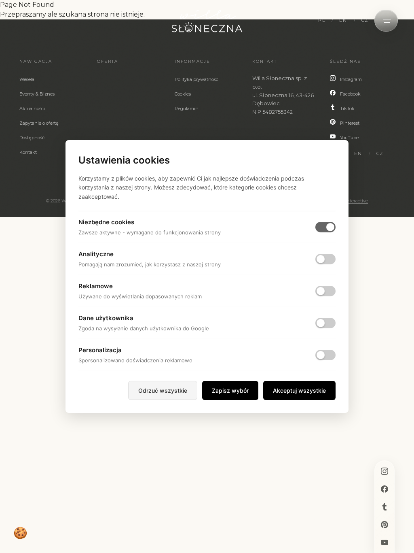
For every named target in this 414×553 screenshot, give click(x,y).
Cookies (183, 94)
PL (321, 20)
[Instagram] (384, 471)
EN (343, 20)
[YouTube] (384, 542)
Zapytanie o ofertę (39, 123)
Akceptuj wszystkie (299, 390)
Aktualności (32, 108)
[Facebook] (384, 489)
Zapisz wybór (230, 390)
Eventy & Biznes (37, 94)
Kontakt (28, 152)
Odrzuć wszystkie (162, 390)
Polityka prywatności (197, 79)
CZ (365, 20)
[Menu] (386, 20)
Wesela (26, 79)
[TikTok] (384, 507)
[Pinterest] (384, 524)
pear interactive (351, 201)
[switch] (325, 259)
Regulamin (187, 108)
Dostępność (31, 137)
